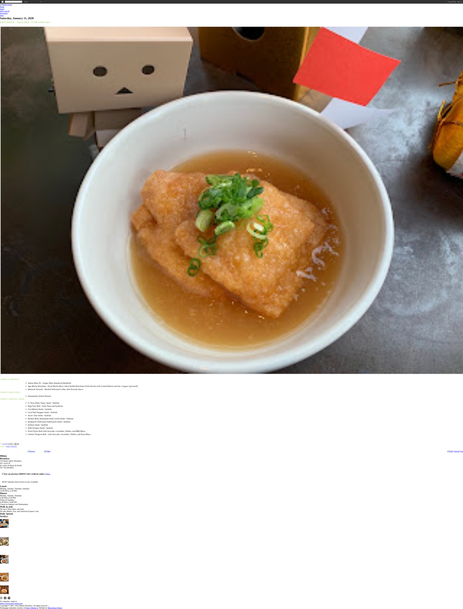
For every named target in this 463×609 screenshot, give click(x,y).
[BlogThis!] (11, 444)
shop (2, 15)
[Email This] (9, 444)
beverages (4, 13)
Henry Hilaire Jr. (32, 608)
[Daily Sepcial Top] (455, 451)
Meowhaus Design (55, 608)
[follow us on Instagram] (1, 598)
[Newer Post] (31, 451)
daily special (4, 11)
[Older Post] (47, 451)
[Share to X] (13, 444)
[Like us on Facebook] (5, 598)
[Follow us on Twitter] (9, 598)
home (2, 7)
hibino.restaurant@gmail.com (11, 603)
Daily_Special (11, 446)
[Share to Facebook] (15, 444)
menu (2, 9)
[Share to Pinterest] (18, 444)
